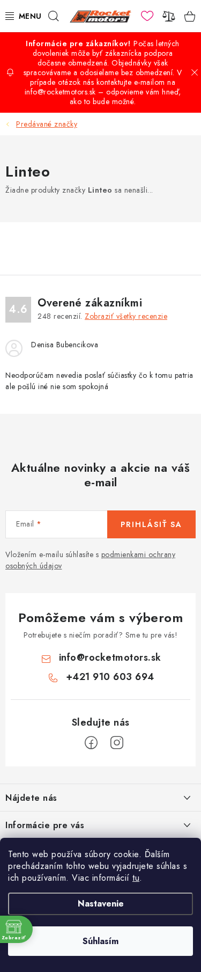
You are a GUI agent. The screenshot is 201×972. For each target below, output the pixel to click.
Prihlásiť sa (151, 524)
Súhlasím (100, 941)
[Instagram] (116, 742)
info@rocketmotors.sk (110, 657)
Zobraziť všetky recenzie (126, 316)
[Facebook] (91, 742)
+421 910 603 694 (110, 677)
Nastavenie (101, 903)
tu (135, 878)
